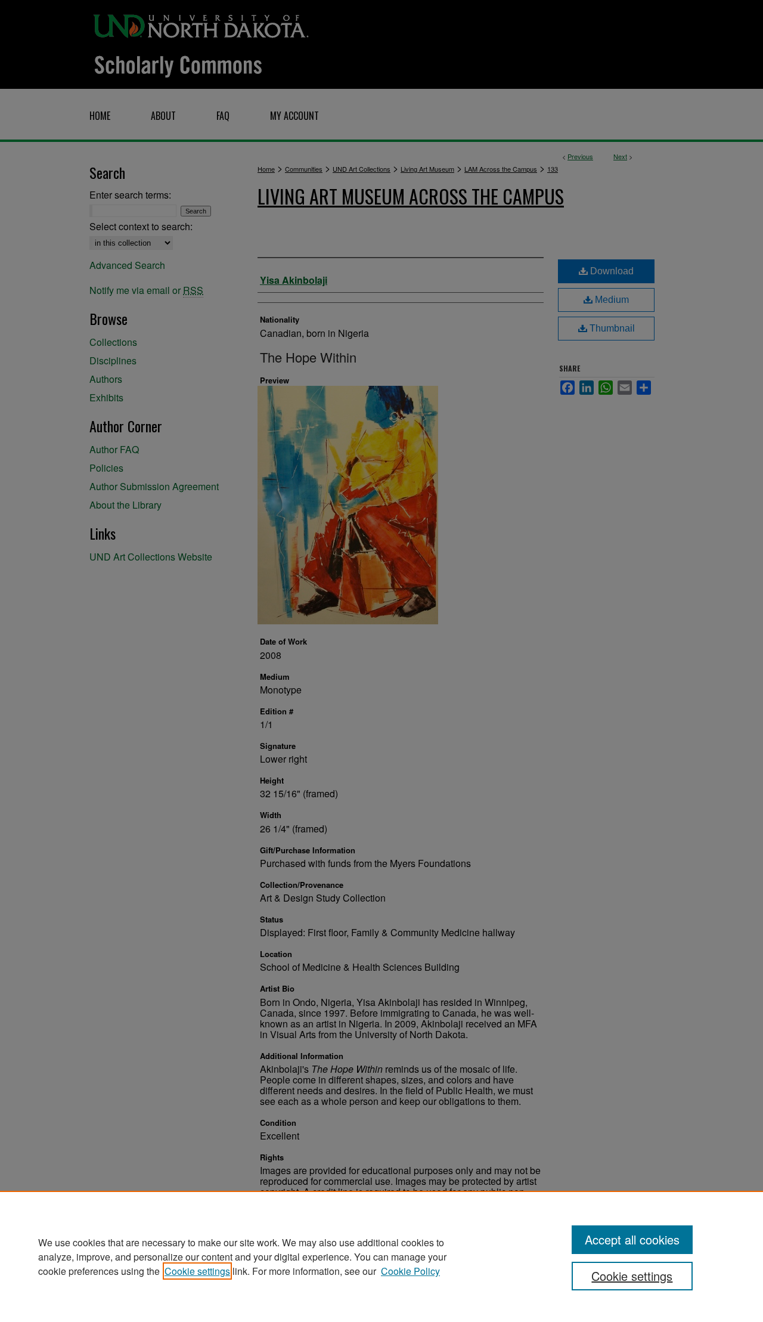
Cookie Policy (410, 1271)
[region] (381, 1256)
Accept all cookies (632, 1239)
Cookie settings (197, 1271)
